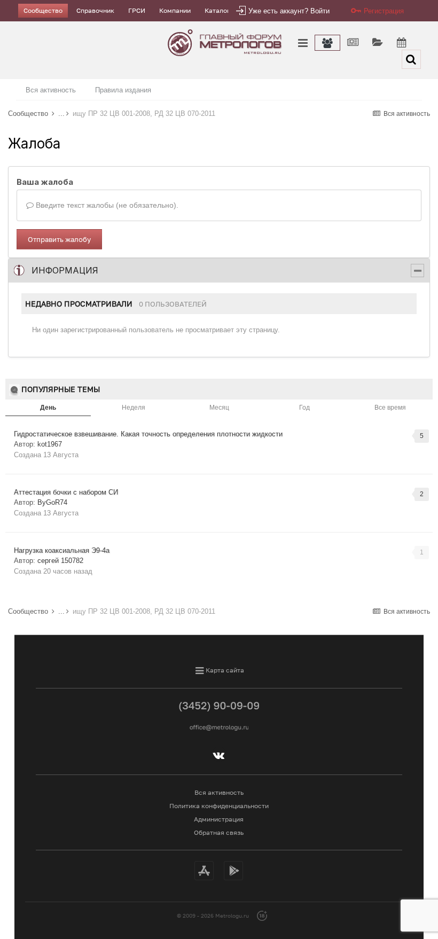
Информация (65, 270)
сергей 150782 (60, 561)
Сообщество (43, 10)
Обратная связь (219, 832)
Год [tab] (304, 407)
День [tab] (48, 407)
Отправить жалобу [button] (59, 239)
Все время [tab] (390, 407)
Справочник (95, 10)
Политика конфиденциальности (219, 806)
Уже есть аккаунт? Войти (289, 11)
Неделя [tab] (133, 407)
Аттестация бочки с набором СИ (66, 492)
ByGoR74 (52, 502)
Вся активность (51, 90)
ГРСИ (136, 10)
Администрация (219, 819)
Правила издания (123, 90)
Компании (175, 10)
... (61, 113)
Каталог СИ (223, 10)
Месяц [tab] (219, 407)
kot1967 (49, 444)
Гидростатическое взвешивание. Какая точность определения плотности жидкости (148, 434)
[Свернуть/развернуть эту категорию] (417, 270)
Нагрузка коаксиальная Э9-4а (62, 550)
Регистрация (384, 11)
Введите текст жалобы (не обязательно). (106, 205)
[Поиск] (411, 59)
